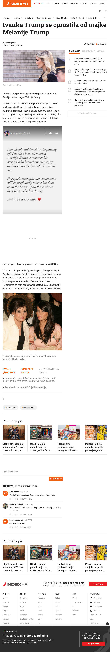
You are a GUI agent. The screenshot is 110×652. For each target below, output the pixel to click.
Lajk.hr (58, 606)
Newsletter (94, 623)
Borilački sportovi (27, 619)
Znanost (6, 623)
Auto (39, 619)
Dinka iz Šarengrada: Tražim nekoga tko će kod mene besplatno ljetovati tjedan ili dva (90, 72)
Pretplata (39, 4)
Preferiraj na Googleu (96, 44)
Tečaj (75, 598)
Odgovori (58, 615)
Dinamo (23, 602)
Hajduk (23, 606)
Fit (39, 623)
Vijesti (55, 4)
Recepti (58, 602)
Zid (48, 4)
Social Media (61, 18)
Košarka (23, 615)
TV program (77, 602)
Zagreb (5, 611)
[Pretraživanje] (105, 11)
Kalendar (58, 619)
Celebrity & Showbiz (45, 18)
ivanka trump (10, 408)
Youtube (97, 602)
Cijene (93, 4)
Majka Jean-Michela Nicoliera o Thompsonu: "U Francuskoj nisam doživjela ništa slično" (89, 92)
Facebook (98, 598)
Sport (64, 4)
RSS (74, 615)
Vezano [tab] (101, 51)
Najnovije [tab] (74, 51)
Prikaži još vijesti (87, 113)
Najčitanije (29, 18)
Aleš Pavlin (14, 492)
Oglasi (84, 4)
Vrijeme (76, 611)
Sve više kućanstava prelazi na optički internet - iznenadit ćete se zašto (89, 61)
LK (5, 521)
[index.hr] (17, 3)
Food (40, 611)
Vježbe (57, 611)
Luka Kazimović (16, 520)
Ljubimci (41, 606)
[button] (6, 431)
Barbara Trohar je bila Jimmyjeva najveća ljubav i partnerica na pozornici (89, 103)
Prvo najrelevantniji (27, 486)
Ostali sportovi (26, 623)
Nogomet (24, 598)
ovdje (13, 381)
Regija (5, 606)
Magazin (7, 18)
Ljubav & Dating (93, 18)
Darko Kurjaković (16, 504)
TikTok (97, 611)
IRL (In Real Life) (77, 18)
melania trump (28, 408)
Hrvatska (6, 602)
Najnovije (18, 18)
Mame (40, 615)
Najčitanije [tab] (88, 51)
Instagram (98, 606)
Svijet (5, 598)
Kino (74, 606)
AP (5, 493)
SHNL (22, 611)
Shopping (41, 598)
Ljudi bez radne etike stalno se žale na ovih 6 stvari (90, 82)
